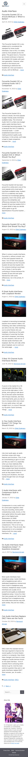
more (22, 70)
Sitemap (14, 752)
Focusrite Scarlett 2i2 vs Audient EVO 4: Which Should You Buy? (12, 155)
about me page (15, 743)
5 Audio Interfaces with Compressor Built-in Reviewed (11, 492)
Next (8, 686)
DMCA (12, 750)
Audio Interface (9, 75)
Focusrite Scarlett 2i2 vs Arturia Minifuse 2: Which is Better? (13, 17)
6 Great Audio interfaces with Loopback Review (12, 292)
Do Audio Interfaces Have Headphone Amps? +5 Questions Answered (12, 547)
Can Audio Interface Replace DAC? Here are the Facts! (14, 617)
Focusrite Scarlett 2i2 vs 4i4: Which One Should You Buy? (14, 225)
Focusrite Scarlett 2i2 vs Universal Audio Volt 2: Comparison (12, 83)
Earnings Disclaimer (20, 750)
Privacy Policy (6, 750)
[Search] (22, 692)
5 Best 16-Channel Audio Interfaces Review (12, 360)
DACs (17, 680)
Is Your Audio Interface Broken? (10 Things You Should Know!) (12, 423)
